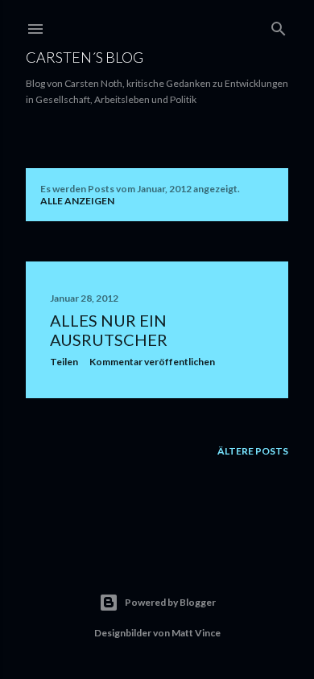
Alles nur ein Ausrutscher (108, 330)
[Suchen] (278, 25)
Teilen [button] (64, 362)
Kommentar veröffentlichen (152, 362)
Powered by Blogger (170, 602)
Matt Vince (196, 633)
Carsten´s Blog (84, 57)
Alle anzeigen (77, 201)
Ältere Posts (252, 451)
